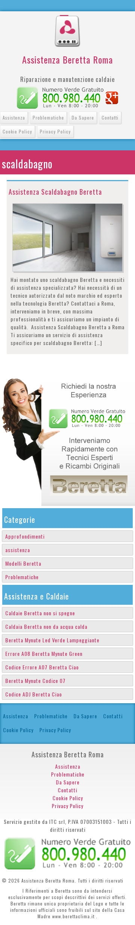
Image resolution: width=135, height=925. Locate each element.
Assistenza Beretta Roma (67, 59)
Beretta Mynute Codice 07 (35, 680)
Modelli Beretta (23, 563)
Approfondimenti (25, 536)
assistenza (17, 550)
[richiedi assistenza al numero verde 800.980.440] (67, 439)
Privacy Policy (55, 131)
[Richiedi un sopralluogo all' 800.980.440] (60, 97)
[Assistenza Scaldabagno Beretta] (67, 237)
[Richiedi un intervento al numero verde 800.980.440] (67, 853)
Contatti (110, 117)
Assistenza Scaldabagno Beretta (55, 192)
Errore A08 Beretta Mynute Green (43, 653)
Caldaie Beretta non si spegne (40, 613)
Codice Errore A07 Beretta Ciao (42, 667)
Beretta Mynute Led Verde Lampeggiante (52, 640)
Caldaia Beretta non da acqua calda (46, 626)
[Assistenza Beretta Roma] (67, 19)
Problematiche (48, 117)
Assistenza (14, 117)
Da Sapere (83, 117)
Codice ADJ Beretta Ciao (33, 694)
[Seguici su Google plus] (111, 97)
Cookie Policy (17, 131)
